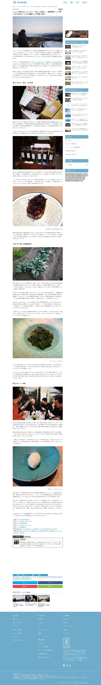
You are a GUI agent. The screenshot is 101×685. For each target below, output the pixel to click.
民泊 (66, 177)
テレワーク (73, 175)
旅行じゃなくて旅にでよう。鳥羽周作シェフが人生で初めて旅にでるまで (37, 529)
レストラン (20, 577)
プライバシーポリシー (68, 626)
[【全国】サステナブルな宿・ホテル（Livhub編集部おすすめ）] (68, 47)
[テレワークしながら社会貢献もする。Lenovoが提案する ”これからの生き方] (68, 130)
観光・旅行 (36, 575)
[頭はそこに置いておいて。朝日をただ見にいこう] (68, 78)
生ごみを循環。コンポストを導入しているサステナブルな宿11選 (79, 51)
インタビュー (41, 622)
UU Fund (66, 653)
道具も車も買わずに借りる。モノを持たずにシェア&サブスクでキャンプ (79, 82)
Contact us (84, 2)
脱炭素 (81, 180)
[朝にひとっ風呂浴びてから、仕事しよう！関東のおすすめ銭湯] (68, 100)
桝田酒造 (22, 527)
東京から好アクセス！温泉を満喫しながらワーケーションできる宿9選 (79, 94)
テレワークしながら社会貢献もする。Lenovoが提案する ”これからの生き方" (79, 129)
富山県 (25, 577)
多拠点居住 (85, 173)
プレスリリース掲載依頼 (70, 143)
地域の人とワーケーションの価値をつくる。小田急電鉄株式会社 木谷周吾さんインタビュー (79, 124)
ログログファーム (24, 525)
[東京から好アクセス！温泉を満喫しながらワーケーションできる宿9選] (68, 94)
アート (83, 177)
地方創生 (67, 178)
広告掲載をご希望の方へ (70, 150)
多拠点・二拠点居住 (17, 629)
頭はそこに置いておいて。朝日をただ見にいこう (79, 77)
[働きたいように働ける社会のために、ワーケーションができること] (68, 110)
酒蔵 (41, 577)
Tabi (21, 579)
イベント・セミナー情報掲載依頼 (72, 147)
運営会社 (65, 622)
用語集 (39, 633)
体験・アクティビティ (18, 622)
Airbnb (80, 178)
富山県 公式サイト (25, 521)
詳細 (80, 660)
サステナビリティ (44, 575)
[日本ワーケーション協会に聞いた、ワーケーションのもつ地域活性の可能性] (68, 120)
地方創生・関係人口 (28, 575)
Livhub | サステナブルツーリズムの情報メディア (70, 682)
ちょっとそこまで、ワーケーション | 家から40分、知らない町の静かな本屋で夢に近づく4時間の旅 (79, 104)
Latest (71, 2)
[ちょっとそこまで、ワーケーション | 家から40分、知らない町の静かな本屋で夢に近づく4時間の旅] (68, 105)
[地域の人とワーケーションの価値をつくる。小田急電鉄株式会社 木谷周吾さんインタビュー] (68, 125)
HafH (84, 178)
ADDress (76, 178)
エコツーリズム (68, 180)
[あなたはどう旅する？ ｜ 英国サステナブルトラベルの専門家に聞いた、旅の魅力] (68, 57)
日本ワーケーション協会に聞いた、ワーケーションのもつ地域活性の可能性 (79, 119)
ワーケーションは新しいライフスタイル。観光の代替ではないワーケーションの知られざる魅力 (79, 114)
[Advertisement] (24, 559)
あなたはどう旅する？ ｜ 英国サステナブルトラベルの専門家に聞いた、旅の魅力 (79, 56)
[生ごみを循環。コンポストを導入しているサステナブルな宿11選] (68, 52)
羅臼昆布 (29, 579)
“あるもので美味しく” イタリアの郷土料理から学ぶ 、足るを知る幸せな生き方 (79, 72)
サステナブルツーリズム (70, 173)
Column (77, 2)
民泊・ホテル (16, 636)
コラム (15, 575)
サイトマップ (66, 633)
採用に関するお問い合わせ (71, 154)
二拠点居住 (68, 175)
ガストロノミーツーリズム (33, 577)
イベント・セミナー (42, 629)
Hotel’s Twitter (24, 519)
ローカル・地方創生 (17, 633)
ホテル (69, 177)
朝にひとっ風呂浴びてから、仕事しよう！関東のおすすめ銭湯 (79, 99)
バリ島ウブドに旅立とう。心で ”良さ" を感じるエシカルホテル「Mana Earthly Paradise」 (79, 67)
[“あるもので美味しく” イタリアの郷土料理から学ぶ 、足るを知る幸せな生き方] (68, 73)
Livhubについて (66, 619)
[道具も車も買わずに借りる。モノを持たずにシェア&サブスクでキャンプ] (68, 83)
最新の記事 (28, 536)
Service (65, 2)
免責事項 (65, 629)
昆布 (61, 577)
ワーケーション (79, 173)
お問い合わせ (68, 140)
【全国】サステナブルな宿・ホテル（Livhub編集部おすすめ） (79, 46)
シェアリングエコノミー (76, 177)
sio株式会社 (23, 523)
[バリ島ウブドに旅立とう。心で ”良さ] (68, 68)
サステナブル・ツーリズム (19, 640)
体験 (15, 577)
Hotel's (56, 577)
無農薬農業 (16, 579)
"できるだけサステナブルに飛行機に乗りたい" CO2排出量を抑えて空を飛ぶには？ (79, 62)
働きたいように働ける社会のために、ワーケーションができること (79, 109)
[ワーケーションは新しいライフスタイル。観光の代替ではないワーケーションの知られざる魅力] (68, 115)
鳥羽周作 (51, 577)
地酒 (24, 579)
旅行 (84, 175)
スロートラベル (79, 175)
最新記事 (20, 575)
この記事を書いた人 (19, 536)
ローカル (71, 178)
